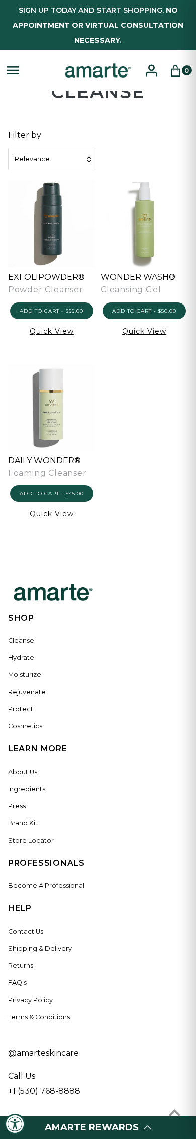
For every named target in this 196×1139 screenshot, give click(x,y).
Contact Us (25, 931)
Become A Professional (46, 885)
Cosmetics (25, 726)
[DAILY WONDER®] (51, 406)
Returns (20, 965)
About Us (22, 772)
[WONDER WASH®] (144, 223)
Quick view (52, 331)
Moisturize (24, 674)
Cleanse (21, 640)
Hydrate (21, 657)
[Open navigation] (31, 70)
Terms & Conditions (39, 1017)
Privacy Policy (30, 1000)
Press (17, 806)
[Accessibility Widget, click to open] (15, 1124)
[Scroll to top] (174, 1112)
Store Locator (31, 840)
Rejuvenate (27, 692)
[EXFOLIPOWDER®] (51, 223)
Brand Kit (23, 823)
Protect (20, 709)
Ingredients (26, 789)
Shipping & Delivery (40, 948)
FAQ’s (17, 982)
